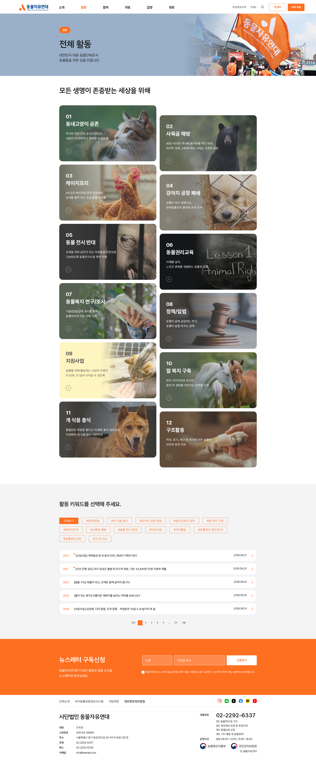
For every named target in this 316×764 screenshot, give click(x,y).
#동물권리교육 (72, 538)
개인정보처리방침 (134, 701)
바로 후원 (296, 7)
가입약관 (114, 701)
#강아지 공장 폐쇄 (151, 521)
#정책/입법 (92, 521)
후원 (171, 7)
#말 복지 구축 (215, 521)
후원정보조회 (239, 7)
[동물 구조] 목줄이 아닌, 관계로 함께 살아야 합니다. (102, 582)
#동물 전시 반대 (127, 529)
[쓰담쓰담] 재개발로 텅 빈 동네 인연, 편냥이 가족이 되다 (106, 555)
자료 (128, 7)
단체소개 (64, 701)
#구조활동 (180, 529)
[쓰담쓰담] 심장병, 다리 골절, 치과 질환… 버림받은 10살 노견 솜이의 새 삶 (114, 609)
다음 (184, 622)
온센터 (277, 7)
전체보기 (69, 521)
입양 (149, 7)
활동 (84, 7)
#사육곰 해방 (98, 529)
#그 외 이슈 (100, 538)
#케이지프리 (71, 529)
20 (176, 622)
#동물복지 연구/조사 (210, 529)
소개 (62, 7)
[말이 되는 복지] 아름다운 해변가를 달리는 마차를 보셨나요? (107, 595)
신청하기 (242, 660)
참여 (105, 7)
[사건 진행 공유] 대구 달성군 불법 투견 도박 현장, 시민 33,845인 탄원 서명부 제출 (120, 569)
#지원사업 (155, 529)
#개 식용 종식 (119, 521)
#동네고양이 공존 (184, 521)
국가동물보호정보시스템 (89, 701)
